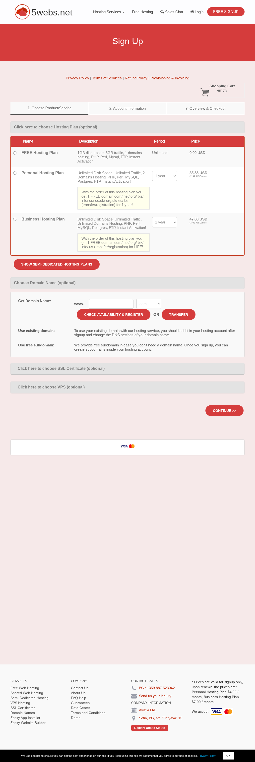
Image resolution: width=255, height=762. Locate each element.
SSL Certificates (22, 708)
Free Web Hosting (24, 688)
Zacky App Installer (25, 718)
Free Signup (226, 11)
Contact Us (79, 688)
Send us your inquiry (155, 696)
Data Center (80, 708)
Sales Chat (173, 12)
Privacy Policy (207, 755)
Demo (75, 718)
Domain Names (22, 713)
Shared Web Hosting (26, 693)
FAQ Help (78, 698)
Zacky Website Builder (28, 723)
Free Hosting (142, 12)
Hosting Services (107, 12)
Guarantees (80, 703)
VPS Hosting (20, 703)
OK (228, 755)
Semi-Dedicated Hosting (29, 698)
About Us (78, 693)
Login (198, 12)
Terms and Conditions (88, 713)
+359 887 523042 (161, 688)
